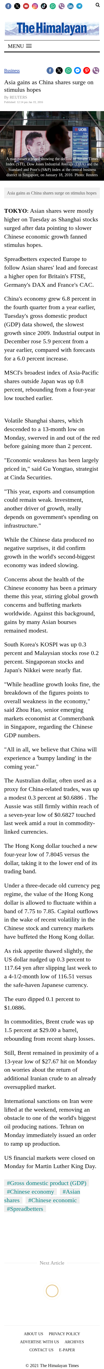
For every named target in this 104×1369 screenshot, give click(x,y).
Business (12, 70)
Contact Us (41, 1350)
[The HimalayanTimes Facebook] (8, 6)
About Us (33, 1334)
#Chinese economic (52, 1200)
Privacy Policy (64, 1334)
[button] (19, 46)
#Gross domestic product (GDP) (46, 1182)
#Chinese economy (30, 1191)
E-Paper (67, 1350)
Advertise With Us (39, 1342)
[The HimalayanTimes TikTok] (43, 6)
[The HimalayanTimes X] (17, 6)
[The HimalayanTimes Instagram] (35, 6)
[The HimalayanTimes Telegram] (79, 6)
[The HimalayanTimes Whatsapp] (52, 6)
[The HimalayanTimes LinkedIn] (70, 6)
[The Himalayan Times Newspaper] (52, 28)
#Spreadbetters (25, 1208)
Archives (74, 1342)
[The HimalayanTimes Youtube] (26, 6)
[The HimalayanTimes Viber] (61, 6)
